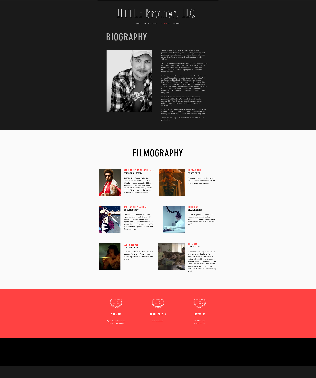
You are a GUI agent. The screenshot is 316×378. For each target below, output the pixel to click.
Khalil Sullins (199, 323)
